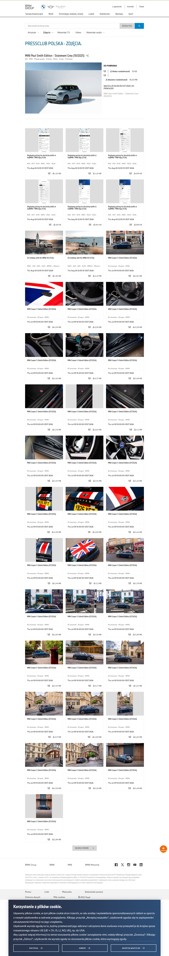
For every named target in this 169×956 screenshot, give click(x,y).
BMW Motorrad (92, 864)
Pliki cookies (59, 897)
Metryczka (67, 892)
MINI (70, 864)
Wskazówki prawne (94, 892)
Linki (46, 892)
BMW (52, 864)
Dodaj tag (127, 26)
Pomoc (28, 892)
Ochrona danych (32, 897)
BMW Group (30, 864)
